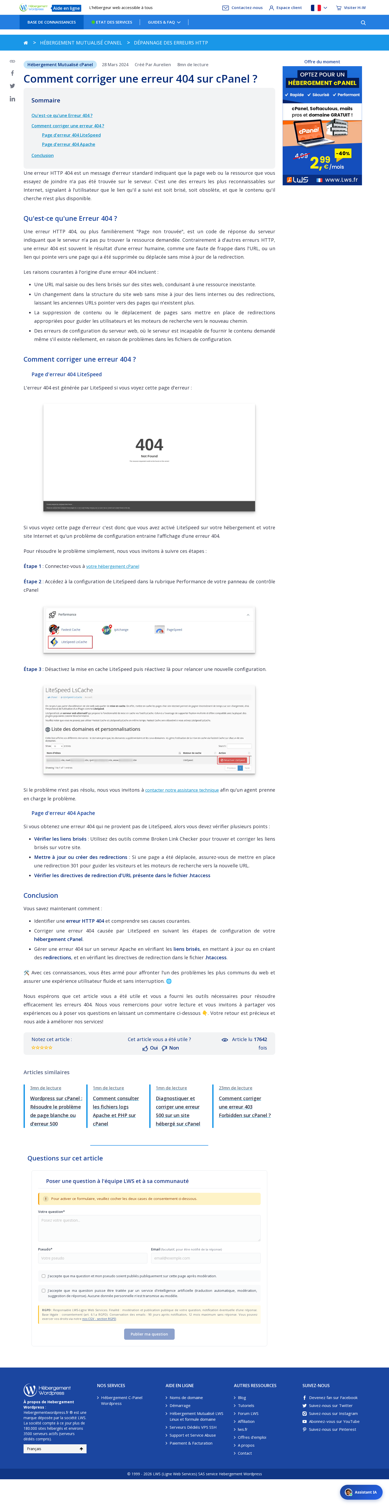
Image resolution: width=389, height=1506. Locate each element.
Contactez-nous (247, 7)
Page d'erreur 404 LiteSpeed (71, 135)
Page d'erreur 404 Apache (68, 144)
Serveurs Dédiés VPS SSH (193, 1427)
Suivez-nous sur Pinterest (332, 1429)
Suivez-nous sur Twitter (331, 1405)
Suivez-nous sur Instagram (333, 1413)
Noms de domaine (186, 1397)
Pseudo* (45, 1249)
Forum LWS (248, 1413)
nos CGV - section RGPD (99, 1319)
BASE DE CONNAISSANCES (52, 22)
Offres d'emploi (252, 1437)
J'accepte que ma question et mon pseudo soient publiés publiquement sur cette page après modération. (132, 1276)
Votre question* (51, 1211)
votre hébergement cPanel (112, 566)
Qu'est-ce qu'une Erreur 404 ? (62, 115)
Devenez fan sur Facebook (333, 1397)
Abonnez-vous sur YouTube (334, 1421)
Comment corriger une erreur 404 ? (67, 126)
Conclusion (42, 155)
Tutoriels (246, 1405)
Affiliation (246, 1421)
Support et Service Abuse (193, 1435)
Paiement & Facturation (191, 1443)
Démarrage (180, 1405)
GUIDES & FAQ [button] (161, 22)
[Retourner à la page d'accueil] (26, 42)
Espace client (289, 7)
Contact (245, 1453)
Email (186, 1249)
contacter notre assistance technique (182, 790)
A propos (246, 1445)
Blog (242, 1397)
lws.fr (243, 1429)
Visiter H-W (355, 7)
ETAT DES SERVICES (113, 22)
